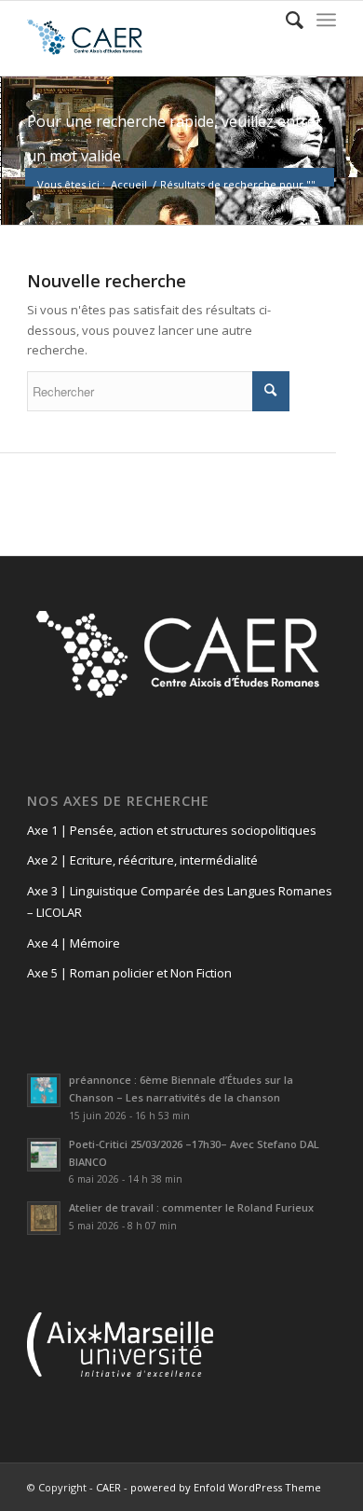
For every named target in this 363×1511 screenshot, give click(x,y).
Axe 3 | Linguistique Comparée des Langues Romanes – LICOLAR (179, 901)
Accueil (129, 184)
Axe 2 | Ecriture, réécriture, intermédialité (142, 860)
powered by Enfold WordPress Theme (225, 1487)
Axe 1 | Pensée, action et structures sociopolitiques (171, 830)
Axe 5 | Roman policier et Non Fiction (129, 972)
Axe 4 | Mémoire (73, 943)
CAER (108, 1487)
